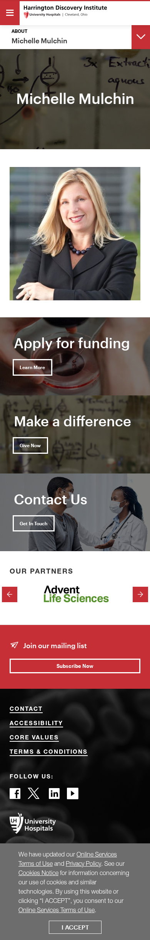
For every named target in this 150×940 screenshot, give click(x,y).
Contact (26, 709)
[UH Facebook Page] (15, 795)
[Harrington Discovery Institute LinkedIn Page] (54, 795)
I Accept (75, 927)
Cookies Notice (38, 872)
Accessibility (36, 724)
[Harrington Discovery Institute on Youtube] (72, 795)
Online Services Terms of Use (56, 909)
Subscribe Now (75, 666)
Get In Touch (33, 523)
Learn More (32, 367)
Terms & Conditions (49, 752)
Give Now (30, 445)
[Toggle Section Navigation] (141, 36)
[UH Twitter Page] (35, 795)
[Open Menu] (10, 13)
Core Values (34, 738)
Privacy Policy (83, 863)
